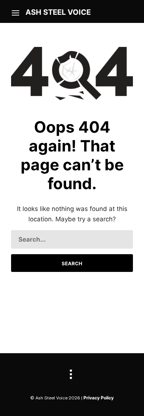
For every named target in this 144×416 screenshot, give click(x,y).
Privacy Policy (98, 397)
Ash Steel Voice (58, 12)
